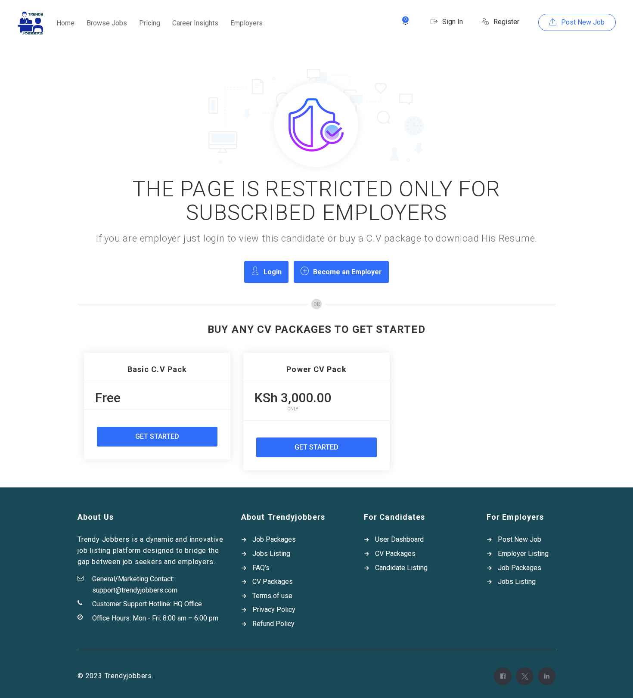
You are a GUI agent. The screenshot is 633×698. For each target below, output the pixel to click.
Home (65, 23)
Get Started (157, 436)
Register (505, 22)
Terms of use (272, 596)
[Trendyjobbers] (30, 23)
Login (273, 272)
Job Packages (274, 539)
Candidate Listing (401, 568)
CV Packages (272, 581)
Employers (246, 23)
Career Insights (195, 23)
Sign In (452, 22)
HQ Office (187, 604)
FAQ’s (261, 568)
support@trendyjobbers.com (134, 590)
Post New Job (582, 22)
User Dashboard (399, 539)
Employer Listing (523, 553)
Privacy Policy (273, 609)
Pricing (149, 23)
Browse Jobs (107, 23)
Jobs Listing (271, 553)
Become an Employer (347, 272)
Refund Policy (273, 624)
